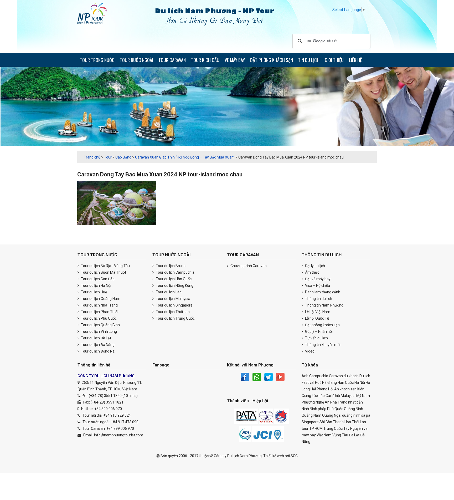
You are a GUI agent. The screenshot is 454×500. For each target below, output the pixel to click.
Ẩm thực (311, 272)
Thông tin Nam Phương (323, 305)
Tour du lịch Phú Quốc (98, 318)
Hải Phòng (319, 389)
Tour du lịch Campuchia (174, 272)
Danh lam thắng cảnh (322, 292)
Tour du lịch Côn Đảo (97, 279)
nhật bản (355, 402)
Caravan (336, 376)
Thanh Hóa (342, 422)
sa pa (365, 415)
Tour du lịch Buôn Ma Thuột (103, 272)
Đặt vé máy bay (317, 279)
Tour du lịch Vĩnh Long (98, 331)
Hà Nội (359, 382)
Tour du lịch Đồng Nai (97, 351)
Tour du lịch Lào (168, 292)
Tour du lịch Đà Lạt (95, 338)
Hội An (333, 389)
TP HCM (316, 428)
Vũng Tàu (340, 435)
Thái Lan (359, 422)
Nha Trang (338, 402)
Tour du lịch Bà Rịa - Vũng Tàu (105, 266)
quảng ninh (351, 415)
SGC (294, 456)
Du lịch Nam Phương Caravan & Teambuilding (97, 14)
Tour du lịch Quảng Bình (100, 325)
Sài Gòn (325, 422)
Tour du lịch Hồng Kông (174, 285)
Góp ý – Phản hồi (318, 331)
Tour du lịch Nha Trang (99, 305)
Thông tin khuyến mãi (322, 345)
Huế (318, 382)
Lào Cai (325, 396)
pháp (322, 409)
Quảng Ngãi (331, 415)
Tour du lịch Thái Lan (172, 312)
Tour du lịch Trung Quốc (175, 318)
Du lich (364, 376)
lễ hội (336, 396)
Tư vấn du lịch (316, 338)
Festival (308, 382)
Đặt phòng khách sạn (322, 325)
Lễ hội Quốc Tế (316, 318)
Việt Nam (324, 435)
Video (309, 351)
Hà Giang (329, 382)
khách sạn (348, 389)
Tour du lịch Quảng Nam (100, 299)
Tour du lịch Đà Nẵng (97, 345)
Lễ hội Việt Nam (317, 312)
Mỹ (358, 396)
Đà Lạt (354, 435)
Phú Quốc (335, 409)
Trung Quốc (333, 428)
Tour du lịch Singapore (174, 305)
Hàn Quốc (346, 382)
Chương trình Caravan (248, 266)
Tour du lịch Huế (93, 292)
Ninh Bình (309, 409)
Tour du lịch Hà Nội (95, 285)
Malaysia (348, 396)
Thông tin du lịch (318, 299)
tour (305, 428)
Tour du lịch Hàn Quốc (173, 279)
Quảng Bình (353, 409)
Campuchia (318, 376)
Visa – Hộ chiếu (317, 285)
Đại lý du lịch (314, 266)
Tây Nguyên (353, 428)
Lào (315, 396)
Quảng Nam (311, 415)
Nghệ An (322, 402)
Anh (305, 376)
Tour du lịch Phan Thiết (99, 312)
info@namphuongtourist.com (118, 435)
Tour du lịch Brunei (170, 266)
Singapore (310, 422)
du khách (351, 376)
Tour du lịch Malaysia (172, 299)
